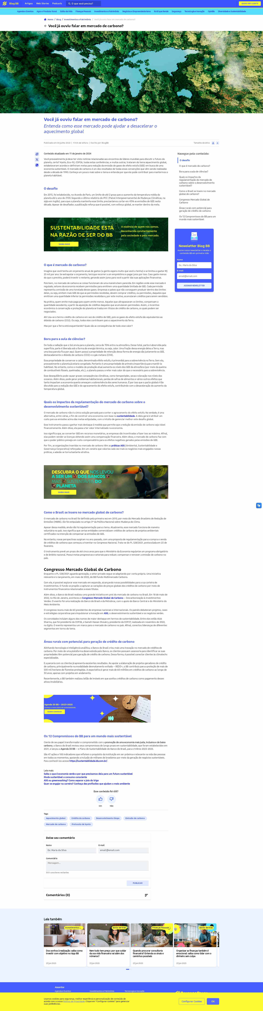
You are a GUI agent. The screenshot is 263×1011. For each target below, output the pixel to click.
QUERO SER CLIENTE (249, 3)
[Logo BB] (4, 3)
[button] (100, 801)
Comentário (51, 858)
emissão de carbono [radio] (135, 818)
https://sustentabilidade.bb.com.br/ (88, 761)
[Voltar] (45, 26)
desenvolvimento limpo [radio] (107, 818)
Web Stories (42, 3)
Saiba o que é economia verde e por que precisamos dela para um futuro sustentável (88, 774)
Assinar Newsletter (194, 285)
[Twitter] (37, 159)
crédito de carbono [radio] (81, 818)
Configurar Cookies (192, 1001)
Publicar (137, 883)
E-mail (101, 845)
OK (213, 1001)
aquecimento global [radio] (55, 818)
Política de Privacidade (74, 1001)
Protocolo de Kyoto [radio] (81, 824)
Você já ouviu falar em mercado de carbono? (86, 26)
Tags (46, 814)
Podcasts (57, 3)
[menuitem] (25, 11)
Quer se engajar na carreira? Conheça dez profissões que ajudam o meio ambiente (87, 783)
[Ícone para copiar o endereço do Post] (37, 154)
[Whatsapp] (37, 165)
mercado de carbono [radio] (56, 824)
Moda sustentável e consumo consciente (65, 777)
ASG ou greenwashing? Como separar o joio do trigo (71, 780)
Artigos (29, 3)
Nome (49, 845)
